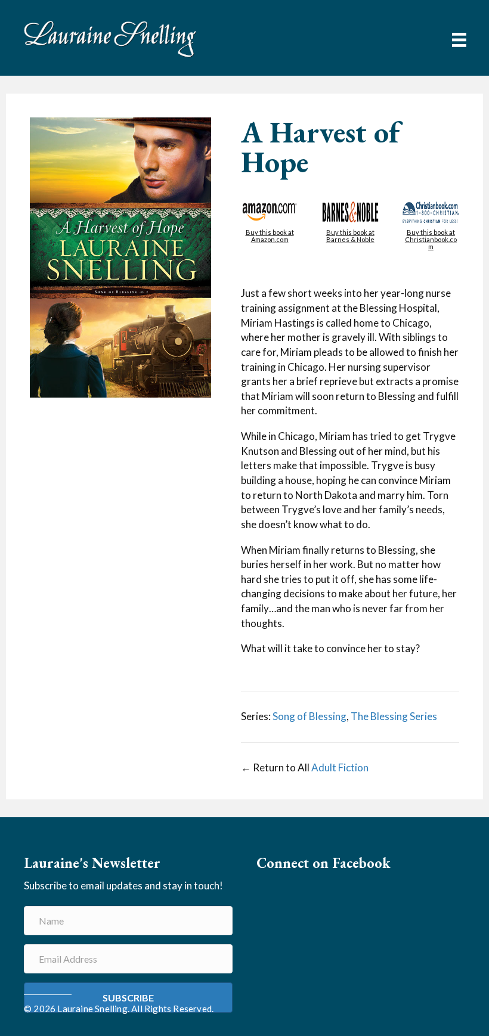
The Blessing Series (394, 716)
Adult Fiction (340, 767)
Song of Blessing (309, 716)
